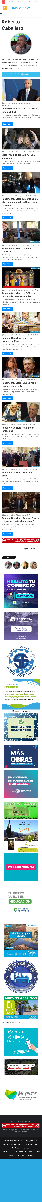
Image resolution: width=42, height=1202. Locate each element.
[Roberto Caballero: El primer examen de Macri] (21, 322)
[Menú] (1, 14)
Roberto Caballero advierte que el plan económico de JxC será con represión (20, 202)
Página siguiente (29, 549)
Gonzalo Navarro (8, 196)
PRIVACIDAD (12, 1155)
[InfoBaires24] (21, 8)
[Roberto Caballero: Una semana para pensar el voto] (21, 367)
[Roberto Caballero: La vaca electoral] (21, 232)
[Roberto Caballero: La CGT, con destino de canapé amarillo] (21, 277)
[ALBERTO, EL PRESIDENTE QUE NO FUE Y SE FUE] (21, 90)
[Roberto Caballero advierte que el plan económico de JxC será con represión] (21, 182)
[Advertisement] (21, 1180)
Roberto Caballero (9, 103)
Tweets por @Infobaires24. (11, 1022)
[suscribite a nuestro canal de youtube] (21, 540)
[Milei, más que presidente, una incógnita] (21, 139)
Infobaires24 (30, 1155)
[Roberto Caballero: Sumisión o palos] (21, 457)
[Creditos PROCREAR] (21, 74)
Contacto (21, 1155)
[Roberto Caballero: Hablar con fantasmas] (21, 412)
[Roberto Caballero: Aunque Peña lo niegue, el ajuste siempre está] (21, 502)
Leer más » (7, 124)
